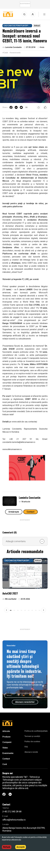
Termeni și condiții (32, 736)
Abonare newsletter (25, 702)
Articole (6, 731)
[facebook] (11, 107)
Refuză (6, 847)
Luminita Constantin (29, 497)
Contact (30, 512)
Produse (6, 736)
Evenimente (7, 753)
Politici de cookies (32, 741)
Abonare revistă (31, 752)
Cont (4, 764)
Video (5, 747)
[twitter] (21, 107)
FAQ (26, 747)
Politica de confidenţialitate (36, 731)
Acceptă (21, 847)
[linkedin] (16, 107)
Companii (6, 742)
